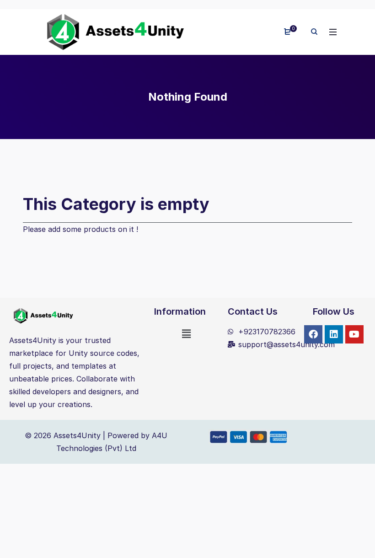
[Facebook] (313, 334)
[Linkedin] (334, 334)
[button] (186, 333)
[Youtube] (354, 334)
